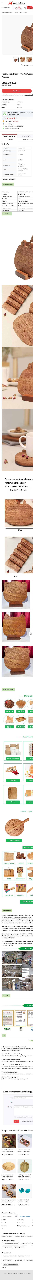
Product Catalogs (25, 1216)
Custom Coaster (7, 1260)
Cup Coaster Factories (24, 1256)
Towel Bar (4, 1223)
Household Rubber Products (10, 1244)
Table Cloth (24, 1244)
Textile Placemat (19, 1248)
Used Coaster (18, 1260)
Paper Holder (20, 1220)
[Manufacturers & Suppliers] (16, 3)
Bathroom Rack (21, 1223)
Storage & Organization (23, 1226)
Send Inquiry (17, 91)
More (3, 1229)
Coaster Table (29, 1260)
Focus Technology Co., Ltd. (21, 1273)
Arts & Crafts (9, 12)
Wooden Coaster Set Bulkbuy (10, 1264)
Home (3, 12)
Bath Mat (4, 1226)
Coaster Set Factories (8, 1256)
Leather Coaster (7, 1248)
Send (16, 1121)
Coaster (26, 12)
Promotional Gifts (18, 12)
